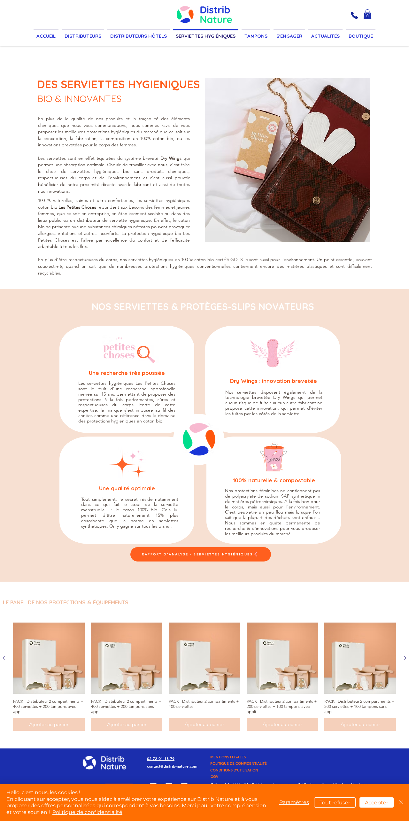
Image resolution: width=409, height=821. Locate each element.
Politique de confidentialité (87, 812)
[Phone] (354, 15)
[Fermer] (401, 802)
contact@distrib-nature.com (172, 766)
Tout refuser (335, 803)
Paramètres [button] (294, 802)
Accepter (376, 803)
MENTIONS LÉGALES (228, 757)
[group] (204, 677)
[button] (367, 14)
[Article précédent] (4, 658)
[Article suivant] (405, 658)
